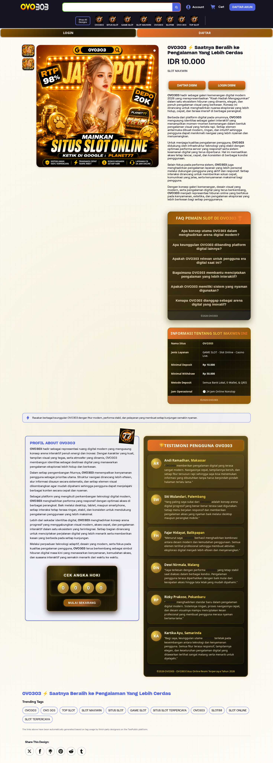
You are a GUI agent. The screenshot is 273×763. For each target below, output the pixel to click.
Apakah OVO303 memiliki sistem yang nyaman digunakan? (209, 288)
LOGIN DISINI (226, 85)
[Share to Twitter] (29, 751)
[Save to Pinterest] (60, 751)
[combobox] (118, 7)
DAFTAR (205, 33)
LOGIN (68, 33)
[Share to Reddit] (71, 751)
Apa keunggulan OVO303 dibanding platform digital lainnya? (209, 247)
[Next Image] (156, 106)
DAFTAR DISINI (187, 85)
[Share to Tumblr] (81, 751)
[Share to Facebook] (39, 751)
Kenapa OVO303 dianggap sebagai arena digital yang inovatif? (209, 302)
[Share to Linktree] (50, 751)
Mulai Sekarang (82, 602)
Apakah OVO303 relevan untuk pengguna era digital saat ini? (209, 260)
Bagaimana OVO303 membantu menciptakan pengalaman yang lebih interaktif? (209, 274)
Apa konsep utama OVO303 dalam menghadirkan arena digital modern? (209, 233)
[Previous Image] (39, 106)
